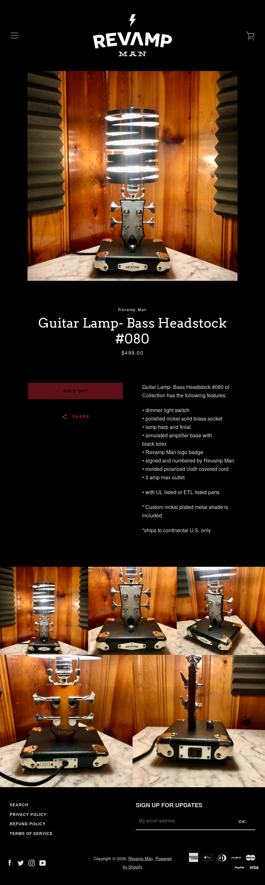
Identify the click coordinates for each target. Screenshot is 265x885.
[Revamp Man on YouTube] (42, 862)
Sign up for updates (169, 805)
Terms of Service (31, 833)
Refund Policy (28, 824)
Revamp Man (140, 858)
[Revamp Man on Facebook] (9, 862)
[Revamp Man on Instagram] (31, 862)
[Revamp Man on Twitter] (20, 862)
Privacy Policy (28, 814)
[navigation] (14, 35)
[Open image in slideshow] (132, 176)
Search (19, 805)
